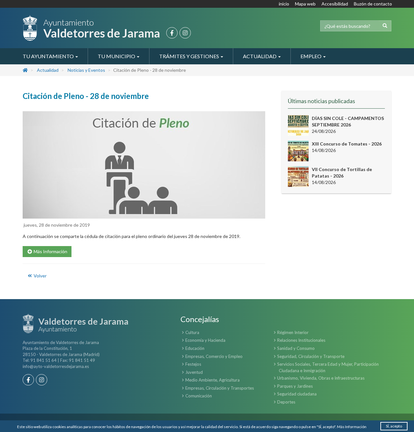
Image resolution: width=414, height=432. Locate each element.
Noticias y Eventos (86, 70)
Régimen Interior (293, 332)
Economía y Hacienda (205, 340)
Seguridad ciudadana (297, 393)
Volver (40, 275)
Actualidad (48, 70)
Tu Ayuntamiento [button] (49, 56)
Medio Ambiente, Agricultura (212, 380)
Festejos (193, 364)
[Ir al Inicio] (91, 28)
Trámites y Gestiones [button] (189, 56)
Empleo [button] (311, 56)
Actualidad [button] (260, 56)
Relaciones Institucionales (301, 340)
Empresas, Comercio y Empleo (214, 356)
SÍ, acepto (394, 426)
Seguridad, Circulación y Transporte (310, 356)
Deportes (286, 402)
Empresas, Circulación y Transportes (219, 388)
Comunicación (198, 395)
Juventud (194, 372)
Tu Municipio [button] (117, 56)
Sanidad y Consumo (296, 348)
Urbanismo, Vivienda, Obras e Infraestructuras (321, 378)
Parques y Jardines (295, 386)
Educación (194, 348)
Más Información (351, 426)
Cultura (192, 332)
